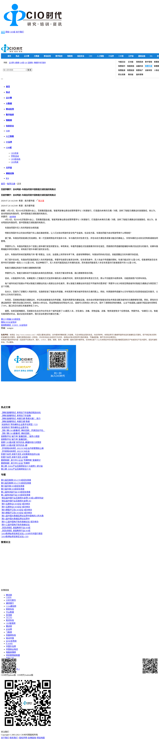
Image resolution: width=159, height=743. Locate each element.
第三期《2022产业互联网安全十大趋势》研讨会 (22, 466)
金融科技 (139, 66)
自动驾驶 (12, 217)
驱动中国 (10, 638)
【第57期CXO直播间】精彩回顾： (16, 433)
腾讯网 (9, 595)
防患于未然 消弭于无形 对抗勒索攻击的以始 (20, 454)
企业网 (9, 629)
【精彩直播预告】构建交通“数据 (15, 421)
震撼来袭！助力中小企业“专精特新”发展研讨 (20, 460)
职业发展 (121, 74)
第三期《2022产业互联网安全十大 (16, 469)
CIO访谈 (14, 153)
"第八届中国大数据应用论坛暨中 (15, 519)
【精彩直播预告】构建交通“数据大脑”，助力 (20, 418)
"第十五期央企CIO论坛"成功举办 (15, 504)
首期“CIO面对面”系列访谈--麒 (14, 445)
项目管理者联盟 (13, 655)
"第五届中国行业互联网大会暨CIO (16, 501)
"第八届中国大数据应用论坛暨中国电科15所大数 (22, 516)
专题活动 (121, 62)
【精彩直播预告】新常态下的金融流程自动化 (21, 413)
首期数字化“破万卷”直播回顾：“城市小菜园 (20, 436)
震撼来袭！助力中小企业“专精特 (15, 463)
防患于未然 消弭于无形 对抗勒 (14, 457)
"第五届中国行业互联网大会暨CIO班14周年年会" (22, 498)
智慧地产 (139, 70)
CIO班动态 (15, 159)
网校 (7, 32)
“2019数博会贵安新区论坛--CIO (14, 537)
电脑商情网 (11, 652)
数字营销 (148, 62)
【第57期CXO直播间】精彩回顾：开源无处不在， (23, 430)
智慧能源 (121, 70)
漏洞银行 (10, 603)
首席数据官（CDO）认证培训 (14, 325)
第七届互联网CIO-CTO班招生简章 (16, 480)
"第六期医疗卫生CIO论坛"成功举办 (16, 510)
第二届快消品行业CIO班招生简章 (15, 492)
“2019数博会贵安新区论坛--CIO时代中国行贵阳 (21, 534)
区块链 (130, 62)
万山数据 (10, 612)
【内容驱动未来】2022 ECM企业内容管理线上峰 (22, 448)
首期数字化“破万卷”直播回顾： (15, 439)
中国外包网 (11, 646)
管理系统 (139, 62)
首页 (3, 32)
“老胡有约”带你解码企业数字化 (15, 427)
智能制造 (130, 66)
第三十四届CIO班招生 (10, 319)
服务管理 (139, 74)
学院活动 (15, 156)
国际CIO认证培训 (8, 322)
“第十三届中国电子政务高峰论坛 (15, 525)
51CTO (9, 617)
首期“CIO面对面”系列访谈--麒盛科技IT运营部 (21, 442)
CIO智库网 (10, 623)
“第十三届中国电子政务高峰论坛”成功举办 (20, 522)
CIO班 (12, 32)
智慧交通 (148, 66)
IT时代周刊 (11, 600)
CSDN (8, 597)
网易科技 (10, 609)
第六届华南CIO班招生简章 (12, 486)
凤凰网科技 (11, 635)
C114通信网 (11, 606)
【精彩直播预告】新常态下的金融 (16, 415)
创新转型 (148, 70)
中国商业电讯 (12, 649)
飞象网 (9, 632)
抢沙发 (41, 201)
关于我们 (20, 32)
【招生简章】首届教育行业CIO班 (15, 528)
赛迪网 (9, 626)
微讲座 (130, 74)
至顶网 (9, 615)
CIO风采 (14, 162)
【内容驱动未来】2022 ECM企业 (15, 451)
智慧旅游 (130, 70)
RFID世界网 (11, 641)
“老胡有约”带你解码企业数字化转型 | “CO (19, 424)
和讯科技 (10, 620)
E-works (9, 643)
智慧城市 (121, 66)
